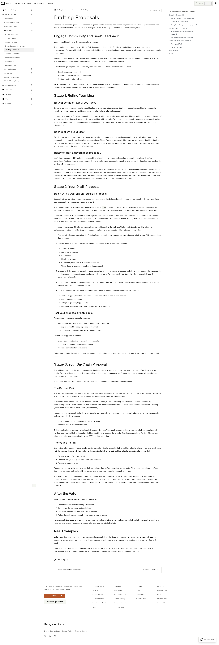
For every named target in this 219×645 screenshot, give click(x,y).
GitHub (73, 215)
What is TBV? (97, 590)
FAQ (94, 607)
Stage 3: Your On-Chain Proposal (180, 41)
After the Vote (173, 50)
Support (50, 3)
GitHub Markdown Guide (116, 210)
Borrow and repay (99, 599)
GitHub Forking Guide (129, 219)
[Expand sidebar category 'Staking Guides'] (31, 85)
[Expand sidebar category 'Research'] (31, 90)
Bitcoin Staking (39, 3)
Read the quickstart (55, 602)
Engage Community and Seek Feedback (182, 12)
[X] (55, 636)
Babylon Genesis (120, 603)
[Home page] (55, 10)
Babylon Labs (162, 590)
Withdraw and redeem (101, 603)
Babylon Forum (94, 235)
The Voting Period (176, 47)
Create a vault (98, 594)
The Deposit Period (177, 44)
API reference (119, 607)
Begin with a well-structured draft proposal (182, 33)
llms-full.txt (140, 594)
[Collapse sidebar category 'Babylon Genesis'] (31, 14)
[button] (18, 69)
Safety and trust (120, 594)
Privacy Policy (162, 599)
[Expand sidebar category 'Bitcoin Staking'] (31, 10)
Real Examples (174, 54)
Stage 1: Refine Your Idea (177, 15)
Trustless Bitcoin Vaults (22, 3)
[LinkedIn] (50, 636)
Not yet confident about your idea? (182, 18)
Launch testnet (53, 596)
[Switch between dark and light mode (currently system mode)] (216, 3)
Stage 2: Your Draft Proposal (178, 28)
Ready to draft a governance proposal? (184, 25)
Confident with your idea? (179, 21)
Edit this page (63, 560)
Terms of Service (163, 603)
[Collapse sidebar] (34, 485)
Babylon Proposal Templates (91, 230)
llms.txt (138, 590)
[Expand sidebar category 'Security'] (31, 94)
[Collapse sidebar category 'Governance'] (31, 30)
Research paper (141, 599)
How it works (118, 590)
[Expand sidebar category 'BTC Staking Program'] (31, 23)
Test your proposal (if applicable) (182, 37)
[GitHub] (45, 636)
